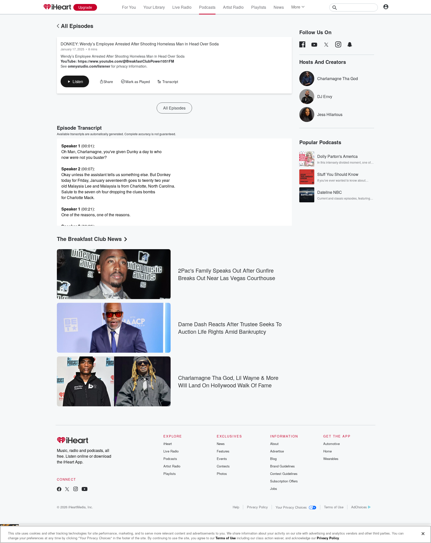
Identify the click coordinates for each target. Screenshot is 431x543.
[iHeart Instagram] (75, 489)
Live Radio (182, 7)
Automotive (331, 443)
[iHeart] (57, 7)
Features (223, 451)
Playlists (258, 7)
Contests (223, 466)
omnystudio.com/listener (89, 66)
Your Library (154, 7)
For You (129, 7)
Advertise (277, 451)
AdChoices (359, 507)
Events (222, 458)
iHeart (167, 443)
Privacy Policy (257, 507)
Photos (222, 473)
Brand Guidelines (282, 466)
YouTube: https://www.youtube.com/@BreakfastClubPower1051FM (117, 61)
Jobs (273, 488)
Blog (273, 458)
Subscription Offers (284, 481)
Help (236, 507)
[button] (75, 81)
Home (327, 451)
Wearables (330, 458)
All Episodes (77, 26)
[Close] (423, 533)
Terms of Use (333, 507)
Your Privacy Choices (291, 507)
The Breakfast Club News (89, 239)
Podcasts (207, 7)
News (279, 7)
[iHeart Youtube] (85, 489)
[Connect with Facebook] (59, 489)
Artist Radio (233, 7)
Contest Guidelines (284, 473)
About (274, 443)
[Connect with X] (67, 489)
